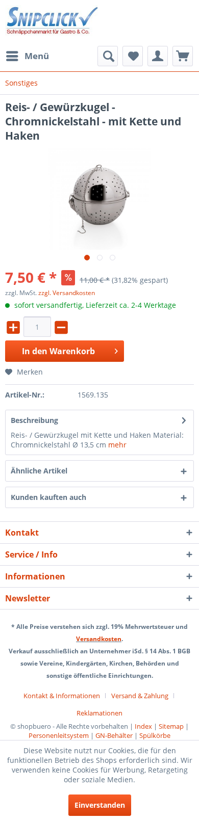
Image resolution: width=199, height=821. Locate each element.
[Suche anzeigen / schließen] (107, 56)
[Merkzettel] (132, 56)
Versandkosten (98, 638)
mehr (117, 444)
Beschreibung (34, 420)
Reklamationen (99, 713)
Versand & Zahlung (139, 695)
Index (143, 726)
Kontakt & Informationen (61, 695)
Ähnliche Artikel (39, 470)
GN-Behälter (114, 735)
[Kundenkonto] (157, 56)
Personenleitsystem (59, 735)
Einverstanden (99, 805)
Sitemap (171, 726)
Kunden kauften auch (48, 497)
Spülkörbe (154, 735)
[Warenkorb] (182, 56)
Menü (36, 56)
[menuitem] (27, 56)
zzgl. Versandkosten (66, 292)
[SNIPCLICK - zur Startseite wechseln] (52, 23)
